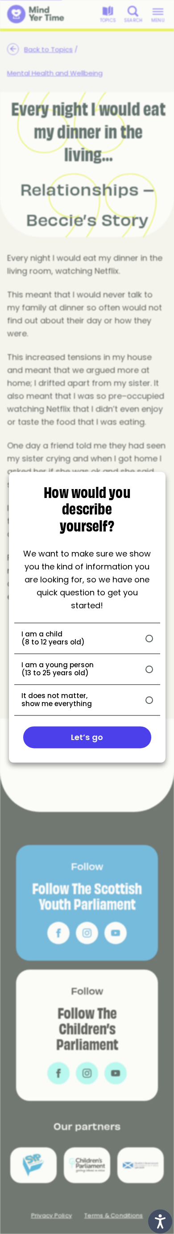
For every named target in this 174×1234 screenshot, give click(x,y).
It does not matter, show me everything (56, 700)
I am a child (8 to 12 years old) (53, 638)
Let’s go (87, 737)
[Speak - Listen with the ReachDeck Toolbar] (160, 1221)
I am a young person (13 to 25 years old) (57, 669)
